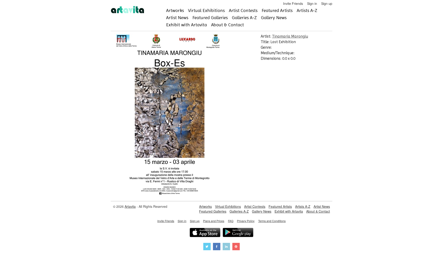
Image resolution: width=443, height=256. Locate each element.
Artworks (175, 10)
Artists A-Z (307, 10)
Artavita (130, 206)
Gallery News (274, 17)
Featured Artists (277, 10)
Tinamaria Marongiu (290, 36)
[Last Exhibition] (168, 193)
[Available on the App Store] (205, 233)
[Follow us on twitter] (207, 247)
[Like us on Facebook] (216, 247)
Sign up (326, 3)
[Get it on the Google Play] (238, 233)
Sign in (312, 3)
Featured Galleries (210, 17)
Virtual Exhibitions (206, 10)
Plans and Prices (213, 221)
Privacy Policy (245, 221)
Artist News (177, 17)
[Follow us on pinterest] (236, 247)
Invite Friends (293, 3)
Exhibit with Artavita (186, 24)
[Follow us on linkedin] (226, 247)
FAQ (230, 221)
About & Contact (227, 24)
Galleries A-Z (244, 17)
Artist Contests (243, 10)
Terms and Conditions (272, 221)
